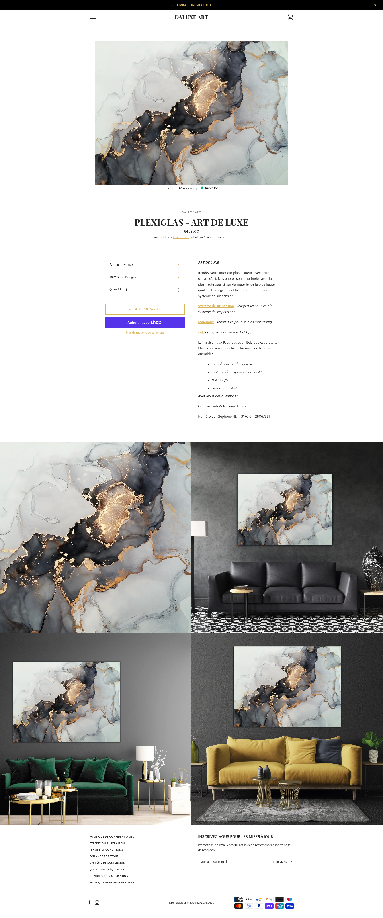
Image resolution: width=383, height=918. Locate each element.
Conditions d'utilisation (109, 876)
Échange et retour (104, 856)
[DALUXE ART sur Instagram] (97, 902)
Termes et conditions (106, 849)
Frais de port (181, 237)
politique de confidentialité (112, 836)
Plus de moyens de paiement (145, 333)
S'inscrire (280, 862)
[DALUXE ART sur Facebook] (89, 902)
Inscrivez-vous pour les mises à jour (235, 837)
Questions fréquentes (107, 869)
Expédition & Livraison (107, 843)
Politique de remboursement (112, 882)
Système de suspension (216, 306)
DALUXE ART (191, 17)
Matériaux (206, 322)
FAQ (201, 332)
